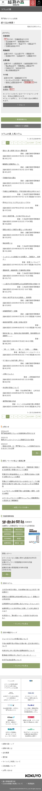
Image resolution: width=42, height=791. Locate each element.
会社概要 (6, 753)
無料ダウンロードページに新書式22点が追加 (17, 440)
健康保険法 (7, 543)
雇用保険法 (7, 534)
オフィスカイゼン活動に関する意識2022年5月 (19, 558)
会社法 (18, 68)
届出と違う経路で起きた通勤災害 (15, 151)
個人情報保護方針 (9, 781)
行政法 (8, 68)
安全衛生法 (19, 534)
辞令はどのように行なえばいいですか (16, 202)
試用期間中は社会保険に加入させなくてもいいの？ (21, 604)
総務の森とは (7, 748)
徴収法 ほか (19, 543)
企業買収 (16, 63)
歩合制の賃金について (11, 388)
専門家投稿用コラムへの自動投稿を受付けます (18, 433)
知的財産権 (28, 63)
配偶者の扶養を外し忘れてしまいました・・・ (19, 655)
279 (38, 143)
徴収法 (30, 44)
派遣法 (19, 538)
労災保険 (9, 41)
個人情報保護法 (11, 70)
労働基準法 (19, 39)
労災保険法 (7, 538)
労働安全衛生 (10, 46)
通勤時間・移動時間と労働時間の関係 (16, 270)
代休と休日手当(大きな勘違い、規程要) (17, 297)
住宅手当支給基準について (12, 660)
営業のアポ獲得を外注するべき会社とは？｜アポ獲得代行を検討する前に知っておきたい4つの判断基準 (21, 483)
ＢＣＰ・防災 (29, 82)
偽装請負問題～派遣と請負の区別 (15, 322)
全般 (5, 39)
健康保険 (21, 41)
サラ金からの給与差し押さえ (13, 360)
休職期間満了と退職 (10, 311)
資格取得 (18, 78)
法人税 (17, 54)
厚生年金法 (19, 529)
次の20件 (30, 143)
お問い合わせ (7, 770)
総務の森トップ (8, 744)
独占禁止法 (10, 66)
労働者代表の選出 (9, 178)
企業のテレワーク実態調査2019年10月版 (17, 562)
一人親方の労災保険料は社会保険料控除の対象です (21, 284)
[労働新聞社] (13, 522)
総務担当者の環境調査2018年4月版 (15, 567)
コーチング (10, 80)
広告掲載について (9, 766)
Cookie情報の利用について (13, 784)
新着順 (5, 89)
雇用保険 (9, 44)
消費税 (29, 56)
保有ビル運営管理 (12, 82)
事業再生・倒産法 (24, 66)
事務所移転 (26, 80)
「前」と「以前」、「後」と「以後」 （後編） (21, 349)
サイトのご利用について (11, 761)
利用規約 (31, 784)
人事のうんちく (8, 374)
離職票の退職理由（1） (11, 164)
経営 (5, 78)
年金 (20, 44)
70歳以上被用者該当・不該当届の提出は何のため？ (21, 191)
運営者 (5, 757)
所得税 (8, 56)
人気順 (12, 89)
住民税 (19, 56)
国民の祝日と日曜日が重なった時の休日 (17, 230)
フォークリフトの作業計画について (15, 639)
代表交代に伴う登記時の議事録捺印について (18, 650)
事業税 (28, 54)
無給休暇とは (7, 243)
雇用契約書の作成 (9, 401)
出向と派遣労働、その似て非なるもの (16, 216)
